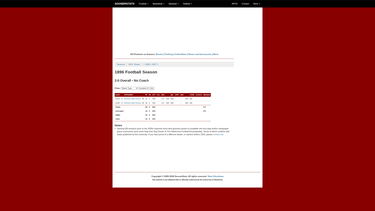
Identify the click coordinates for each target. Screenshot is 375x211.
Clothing (168, 54)
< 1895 (146, 64)
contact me (218, 134)
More (215, 54)
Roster (137, 64)
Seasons (121, 64)
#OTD (234, 3)
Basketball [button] (158, 3)
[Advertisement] (187, 30)
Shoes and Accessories (200, 54)
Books (159, 54)
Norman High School (132, 99)
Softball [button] (187, 3)
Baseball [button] (173, 3)
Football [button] (143, 3)
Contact (245, 3)
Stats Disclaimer (216, 176)
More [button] (256, 3)
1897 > (155, 64)
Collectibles (180, 54)
